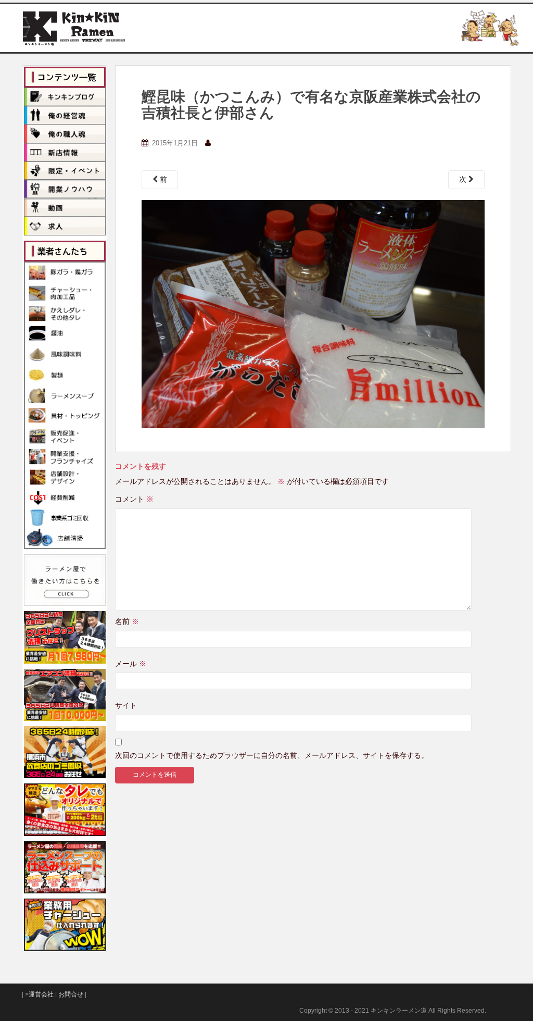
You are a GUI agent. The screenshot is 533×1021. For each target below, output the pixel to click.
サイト (126, 705)
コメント (134, 499)
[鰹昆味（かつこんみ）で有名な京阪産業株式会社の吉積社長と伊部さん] (313, 313)
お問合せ (70, 994)
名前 (127, 621)
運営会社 (41, 994)
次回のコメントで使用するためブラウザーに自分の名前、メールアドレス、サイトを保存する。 (271, 755)
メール (130, 663)
